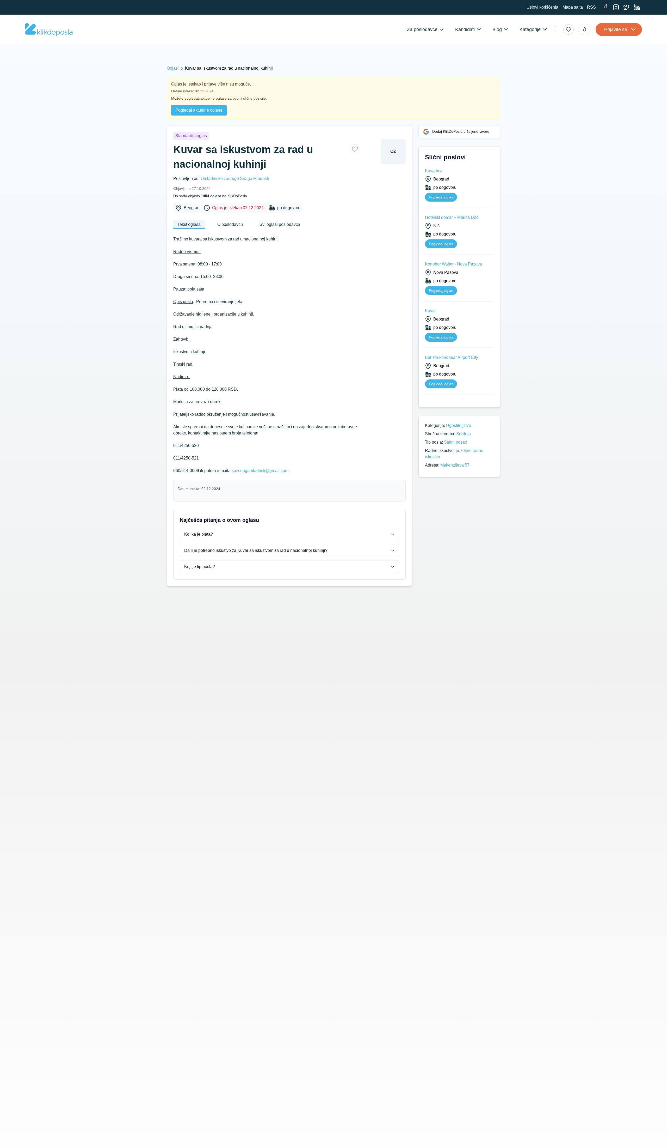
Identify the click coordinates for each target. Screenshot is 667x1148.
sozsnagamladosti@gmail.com (260, 470)
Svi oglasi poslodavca (280, 224)
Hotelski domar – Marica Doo (452, 217)
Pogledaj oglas (441, 197)
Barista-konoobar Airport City (451, 357)
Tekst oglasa (189, 224)
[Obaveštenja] (584, 29)
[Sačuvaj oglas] (355, 149)
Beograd (192, 208)
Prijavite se (615, 29)
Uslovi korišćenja (542, 7)
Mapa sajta (573, 7)
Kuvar (430, 311)
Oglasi (173, 68)
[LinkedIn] (637, 7)
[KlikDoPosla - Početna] (49, 29)
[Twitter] (626, 7)
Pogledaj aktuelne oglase (199, 110)
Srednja (463, 434)
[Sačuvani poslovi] (568, 29)
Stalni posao (455, 442)
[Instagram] (616, 7)
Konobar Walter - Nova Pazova (453, 264)
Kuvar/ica (433, 170)
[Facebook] (605, 7)
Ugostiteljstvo (458, 425)
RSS (591, 7)
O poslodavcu (230, 224)
